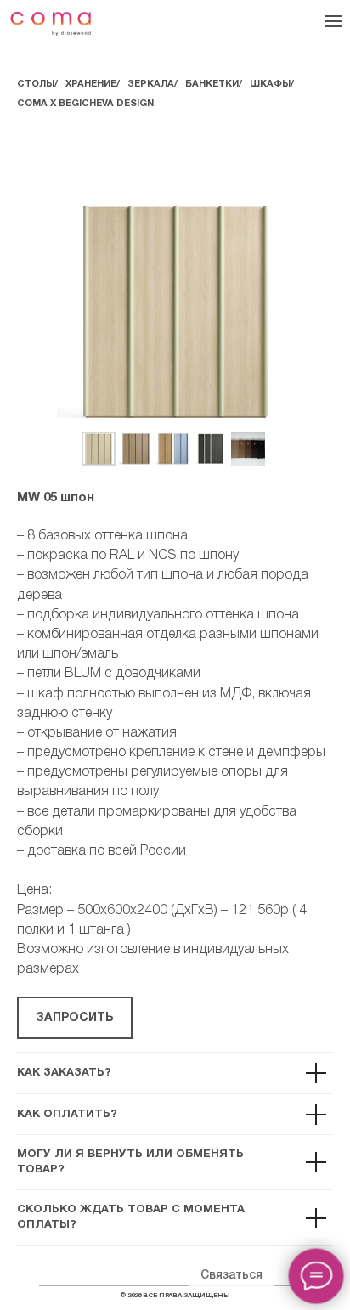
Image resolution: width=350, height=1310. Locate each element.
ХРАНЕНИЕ (90, 84)
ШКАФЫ (270, 84)
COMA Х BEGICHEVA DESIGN (85, 103)
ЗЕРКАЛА (150, 84)
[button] (75, 1018)
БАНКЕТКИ (212, 84)
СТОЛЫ (35, 84)
